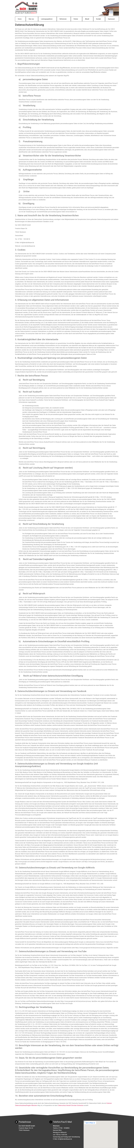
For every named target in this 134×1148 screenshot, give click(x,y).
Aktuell (87, 19)
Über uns (31, 19)
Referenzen (63, 19)
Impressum (111, 19)
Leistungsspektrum (47, 19)
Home (20, 19)
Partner (76, 19)
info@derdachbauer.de (65, 1139)
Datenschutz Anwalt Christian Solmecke (70, 1105)
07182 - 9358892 (64, 1128)
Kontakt (98, 19)
